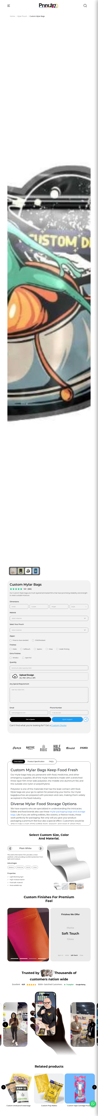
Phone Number (56, 708)
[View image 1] (13, 571)
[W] (93, 1104)
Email (12, 708)
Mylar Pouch (22, 16)
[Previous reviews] (5, 1024)
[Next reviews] (92, 1024)
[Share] (86, 719)
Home (12, 16)
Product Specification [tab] (36, 761)
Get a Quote (30, 719)
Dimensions (14, 602)
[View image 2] (21, 571)
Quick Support (67, 719)
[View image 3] (28, 571)
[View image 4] (35, 571)
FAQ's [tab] (51, 761)
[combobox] (77, 607)
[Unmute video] (52, 1032)
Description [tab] (18, 761)
